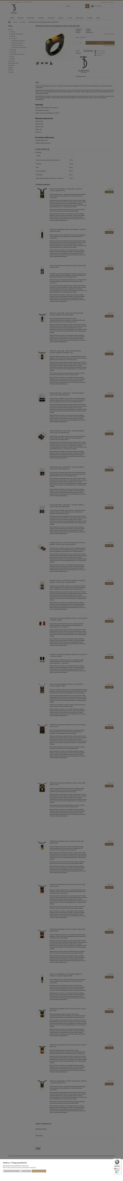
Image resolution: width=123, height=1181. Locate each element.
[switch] (117, 1172)
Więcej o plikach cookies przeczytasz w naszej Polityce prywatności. (19, 1167)
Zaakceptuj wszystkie (39, 1171)
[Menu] (120, 1160)
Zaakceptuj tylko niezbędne (11, 1171)
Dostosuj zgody (26, 1171)
